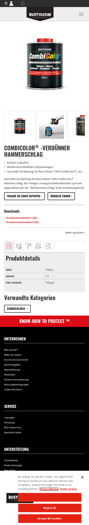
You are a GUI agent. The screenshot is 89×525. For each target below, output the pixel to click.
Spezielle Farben (12, 432)
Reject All (49, 508)
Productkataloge (13, 465)
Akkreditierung (12, 369)
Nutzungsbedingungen (16, 384)
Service (10, 406)
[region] (44, 498)
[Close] (82, 477)
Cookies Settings (49, 497)
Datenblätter (11, 460)
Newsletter (10, 470)
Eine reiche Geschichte (16, 359)
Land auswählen (23, 3)
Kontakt (14, 3)
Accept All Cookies (50, 518)
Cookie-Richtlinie (13, 389)
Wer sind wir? (11, 349)
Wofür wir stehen (13, 354)
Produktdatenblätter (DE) (21, 217)
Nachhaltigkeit (12, 364)
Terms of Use (68, 489)
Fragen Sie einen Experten (23, 196)
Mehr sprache (74, 232)
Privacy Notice (49, 489)
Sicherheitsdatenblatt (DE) (22, 222)
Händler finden (60, 196)
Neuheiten (9, 374)
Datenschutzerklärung (16, 379)
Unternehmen (15, 338)
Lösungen (9, 417)
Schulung (9, 422)
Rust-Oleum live (12, 427)
